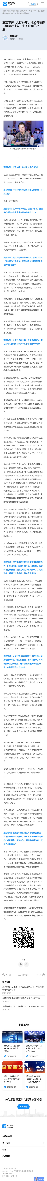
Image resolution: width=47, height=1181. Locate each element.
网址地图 (5, 1176)
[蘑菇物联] (9, 4)
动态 (9, 11)
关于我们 (6, 1143)
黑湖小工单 (12, 1169)
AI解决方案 (7, 1136)
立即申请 (23, 1107)
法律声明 (14, 1176)
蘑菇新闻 (15, 11)
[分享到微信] (20, 964)
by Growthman (8, 1173)
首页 (4, 11)
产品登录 (6, 1156)
